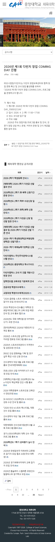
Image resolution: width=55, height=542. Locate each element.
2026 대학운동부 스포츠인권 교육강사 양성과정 (19, 392)
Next (40, 495)
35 (34, 495)
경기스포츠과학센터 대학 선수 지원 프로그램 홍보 (18, 435)
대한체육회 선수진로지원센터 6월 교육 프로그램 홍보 (19, 426)
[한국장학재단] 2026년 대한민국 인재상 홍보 (18, 329)
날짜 (47, 172)
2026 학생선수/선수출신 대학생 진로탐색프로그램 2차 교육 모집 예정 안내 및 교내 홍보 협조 (18, 310)
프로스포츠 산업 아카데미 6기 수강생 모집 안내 (18, 372)
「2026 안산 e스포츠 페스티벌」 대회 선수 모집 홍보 (18, 409)
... (28, 495)
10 (23, 495)
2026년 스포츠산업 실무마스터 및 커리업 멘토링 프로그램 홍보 (18, 337)
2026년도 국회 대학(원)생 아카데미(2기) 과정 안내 (18, 320)
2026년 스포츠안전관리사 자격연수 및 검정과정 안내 (18, 346)
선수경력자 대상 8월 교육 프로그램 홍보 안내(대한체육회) (18, 363)
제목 (19, 172)
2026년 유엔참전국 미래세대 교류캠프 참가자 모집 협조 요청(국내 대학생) (19, 454)
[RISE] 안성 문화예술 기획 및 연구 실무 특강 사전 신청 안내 (18, 355)
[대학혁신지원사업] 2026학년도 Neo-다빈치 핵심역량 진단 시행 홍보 (18, 380)
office (6, 74)
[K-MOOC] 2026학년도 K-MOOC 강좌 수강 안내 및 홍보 (18, 400)
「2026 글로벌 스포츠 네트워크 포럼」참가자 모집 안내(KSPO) (19, 300)
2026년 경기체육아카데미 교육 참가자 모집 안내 (19, 464)
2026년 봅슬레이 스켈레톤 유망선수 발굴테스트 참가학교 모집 (19, 472)
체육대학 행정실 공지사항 (20, 164)
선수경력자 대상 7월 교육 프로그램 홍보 (18, 418)
